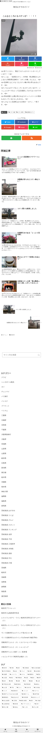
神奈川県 (4, 491)
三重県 (3, 415)
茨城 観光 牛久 (6, 558)
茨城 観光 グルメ (7, 520)
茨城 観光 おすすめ (8, 510)
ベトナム (4, 410)
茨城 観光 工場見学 (8, 544)
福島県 (3, 501)
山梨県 (3, 453)
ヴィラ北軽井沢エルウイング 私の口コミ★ (16, 633)
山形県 (3, 449)
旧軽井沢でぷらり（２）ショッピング (15, 647)
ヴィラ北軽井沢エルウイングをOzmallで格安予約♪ (19, 637)
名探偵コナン (30, 112)
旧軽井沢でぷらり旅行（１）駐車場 (14, 652)
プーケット (5, 406)
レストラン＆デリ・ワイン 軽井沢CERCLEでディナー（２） (20, 619)
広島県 (3, 463)
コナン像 (12, 112)
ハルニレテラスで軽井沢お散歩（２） (15, 656)
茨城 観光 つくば (7, 515)
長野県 (3, 582)
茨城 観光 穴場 (6, 563)
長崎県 (3, 577)
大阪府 (3, 439)
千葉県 (3, 429)
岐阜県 (3, 458)
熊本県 (3, 487)
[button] (39, 355)
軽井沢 (3, 572)
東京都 (3, 472)
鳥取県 (5, 112)
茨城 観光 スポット (8, 525)
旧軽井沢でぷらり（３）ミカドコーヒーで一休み (19, 642)
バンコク (4, 401)
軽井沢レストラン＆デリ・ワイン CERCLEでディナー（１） (20, 626)
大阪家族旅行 (6, 434)
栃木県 (3, 477)
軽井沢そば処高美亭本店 (10, 613)
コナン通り (21, 112)
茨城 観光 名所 (6, 534)
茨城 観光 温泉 (6, 553)
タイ (3, 387)
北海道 (3, 425)
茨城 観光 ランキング (9, 529)
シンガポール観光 (7, 382)
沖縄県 (3, 482)
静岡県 (3, 587)
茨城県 (3, 568)
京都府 (3, 420)
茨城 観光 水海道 (7, 548)
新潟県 (3, 468)
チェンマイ (5, 391)
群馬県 (3, 506)
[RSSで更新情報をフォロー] (32, 138)
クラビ (3, 377)
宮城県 (3, 444)
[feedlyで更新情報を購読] (11, 138)
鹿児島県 (4, 596)
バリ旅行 (4, 396)
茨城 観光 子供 (6, 539)
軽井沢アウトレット (8, 608)
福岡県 (3, 496)
